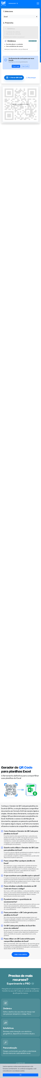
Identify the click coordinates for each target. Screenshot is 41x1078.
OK (20, 1075)
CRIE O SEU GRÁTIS (20, 954)
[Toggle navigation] (38, 3)
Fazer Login (16, 66)
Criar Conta (25, 66)
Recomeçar (32, 78)
